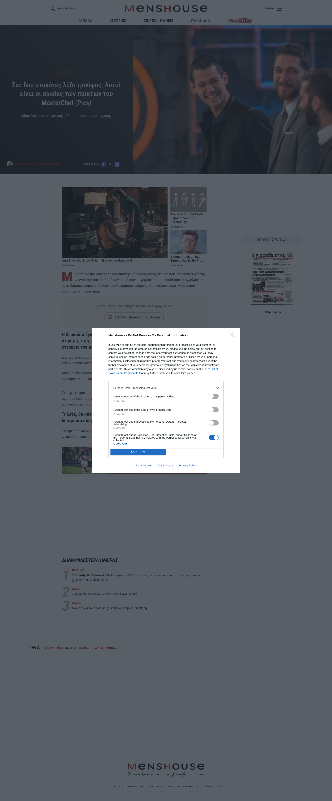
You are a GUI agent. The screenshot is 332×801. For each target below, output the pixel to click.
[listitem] (166, 388)
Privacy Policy (187, 465)
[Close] (232, 335)
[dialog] (166, 400)
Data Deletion (144, 465)
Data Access (165, 465)
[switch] (214, 396)
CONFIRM (138, 451)
